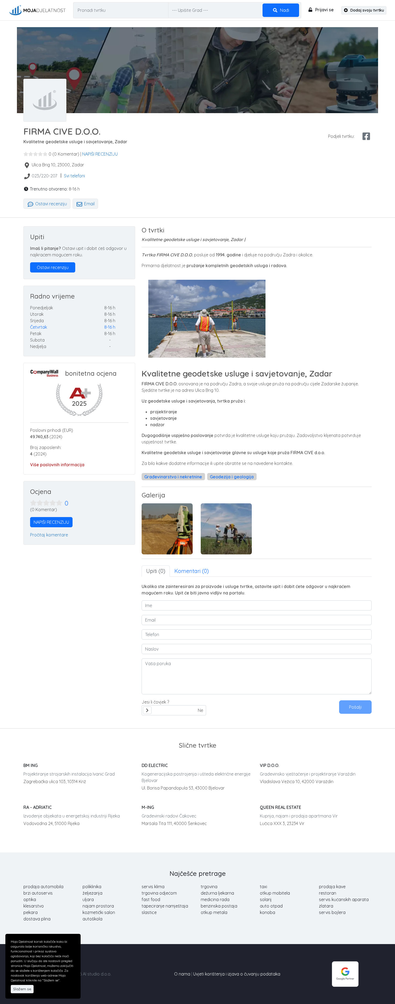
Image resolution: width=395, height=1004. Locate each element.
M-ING (148, 807)
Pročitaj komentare (49, 534)
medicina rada (215, 899)
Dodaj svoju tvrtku (366, 10)
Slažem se (22, 989)
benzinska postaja (219, 906)
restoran (327, 893)
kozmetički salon (98, 912)
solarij (266, 899)
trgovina (209, 886)
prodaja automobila (43, 886)
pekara (30, 912)
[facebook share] (366, 136)
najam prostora (98, 906)
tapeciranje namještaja (165, 906)
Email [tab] (89, 203)
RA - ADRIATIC (37, 807)
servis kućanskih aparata (344, 899)
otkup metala (214, 912)
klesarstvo (33, 906)
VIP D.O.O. (269, 765)
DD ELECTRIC (155, 765)
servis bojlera (332, 912)
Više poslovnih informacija (57, 464)
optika (29, 899)
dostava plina (37, 918)
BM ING (30, 765)
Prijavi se (324, 9)
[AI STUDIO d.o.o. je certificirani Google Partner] (345, 973)
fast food (151, 899)
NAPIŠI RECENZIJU (100, 154)
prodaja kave (332, 886)
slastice (149, 912)
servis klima (153, 886)
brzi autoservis (38, 893)
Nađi (284, 10)
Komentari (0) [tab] (191, 571)
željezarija (92, 893)
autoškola (92, 918)
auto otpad (271, 906)
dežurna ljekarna (217, 893)
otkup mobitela (275, 893)
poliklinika (91, 886)
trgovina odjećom (159, 893)
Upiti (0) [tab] (155, 571)
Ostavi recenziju (50, 203)
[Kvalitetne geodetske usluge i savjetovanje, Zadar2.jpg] (167, 528)
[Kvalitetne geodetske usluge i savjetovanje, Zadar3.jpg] (226, 528)
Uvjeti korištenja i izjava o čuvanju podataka (236, 974)
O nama (182, 974)
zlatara (326, 906)
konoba (267, 912)
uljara (88, 899)
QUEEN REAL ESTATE (280, 807)
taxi (263, 886)
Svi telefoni (74, 175)
